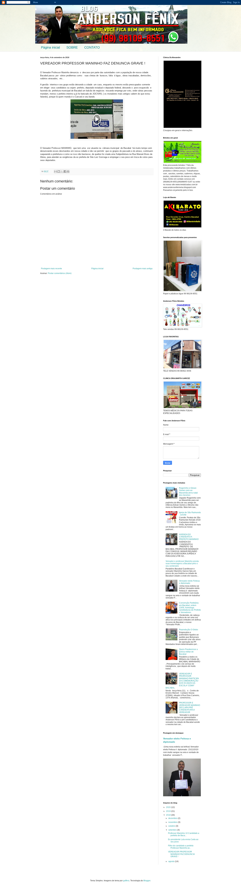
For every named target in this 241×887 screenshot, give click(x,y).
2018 (168, 815)
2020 (168, 807)
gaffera (126, 880)
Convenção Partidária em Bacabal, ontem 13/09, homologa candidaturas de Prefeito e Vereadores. (190, 608)
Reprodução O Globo (188, 629)
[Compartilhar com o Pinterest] (68, 171)
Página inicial (50, 47)
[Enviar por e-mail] (55, 171)
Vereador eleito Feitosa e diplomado (189, 582)
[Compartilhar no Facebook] (65, 171)
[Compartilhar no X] (61, 171)
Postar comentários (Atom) (59, 273)
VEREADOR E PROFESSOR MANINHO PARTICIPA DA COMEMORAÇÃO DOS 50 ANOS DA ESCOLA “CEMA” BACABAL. (182, 681)
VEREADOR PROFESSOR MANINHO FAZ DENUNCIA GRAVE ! (181, 854)
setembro (172, 830)
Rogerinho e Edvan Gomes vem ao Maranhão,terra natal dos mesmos (188, 491)
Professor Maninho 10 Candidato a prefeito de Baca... (183, 834)
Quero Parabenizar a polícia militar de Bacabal (188, 651)
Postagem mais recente (51, 268)
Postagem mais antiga (142, 268)
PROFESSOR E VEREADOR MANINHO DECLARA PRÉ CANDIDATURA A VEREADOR (189, 707)
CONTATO (92, 47)
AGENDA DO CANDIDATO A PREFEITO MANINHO (189, 536)
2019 (168, 811)
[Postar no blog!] (58, 171)
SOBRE (72, 47)
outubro (172, 826)
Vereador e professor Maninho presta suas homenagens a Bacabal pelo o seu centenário (182, 563)
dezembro (173, 818)
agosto (171, 861)
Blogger (146, 880)
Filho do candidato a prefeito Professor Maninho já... (180, 847)
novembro (173, 822)
